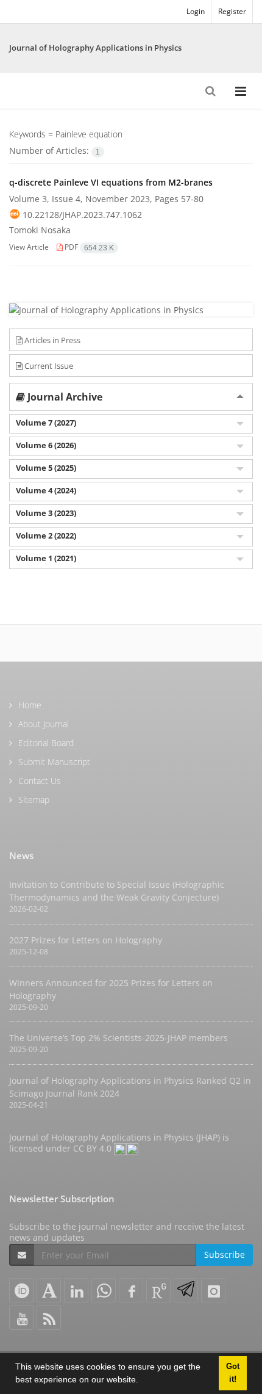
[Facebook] (131, 1290)
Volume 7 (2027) (46, 422)
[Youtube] (21, 1317)
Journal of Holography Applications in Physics (95, 47)
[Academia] (49, 1290)
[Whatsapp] (103, 1290)
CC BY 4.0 (93, 1148)
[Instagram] (213, 1290)
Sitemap (33, 799)
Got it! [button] (232, 1373)
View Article (29, 247)
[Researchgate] (158, 1290)
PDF (88, 247)
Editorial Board (46, 743)
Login (195, 11)
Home (29, 705)
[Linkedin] (76, 1290)
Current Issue (48, 365)
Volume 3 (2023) (46, 512)
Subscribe (224, 1254)
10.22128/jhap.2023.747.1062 (82, 214)
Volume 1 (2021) (46, 558)
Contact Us (39, 780)
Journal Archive (63, 397)
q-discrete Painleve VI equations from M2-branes (111, 182)
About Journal (43, 724)
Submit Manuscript (54, 762)
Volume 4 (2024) (46, 490)
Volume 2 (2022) (46, 535)
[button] (142, 1381)
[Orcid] (21, 1290)
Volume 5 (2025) (46, 467)
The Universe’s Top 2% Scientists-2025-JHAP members (118, 1038)
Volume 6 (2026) (46, 445)
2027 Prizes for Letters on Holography (85, 940)
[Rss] (49, 1317)
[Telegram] (186, 1290)
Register (232, 11)
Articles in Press (51, 340)
